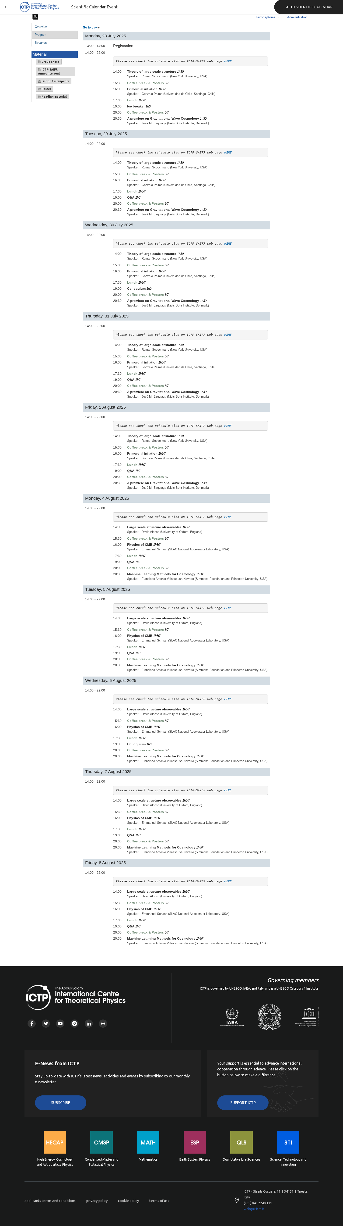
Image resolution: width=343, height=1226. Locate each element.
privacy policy (97, 1201)
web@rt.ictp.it (254, 1209)
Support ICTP (243, 1103)
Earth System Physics (194, 1159)
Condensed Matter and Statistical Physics (101, 1162)
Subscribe (60, 1103)
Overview (41, 27)
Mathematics (148, 1159)
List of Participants (55, 81)
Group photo (50, 61)
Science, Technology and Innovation (288, 1162)
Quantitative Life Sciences (241, 1159)
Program (40, 34)
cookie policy (128, 1201)
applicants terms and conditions (50, 1201)
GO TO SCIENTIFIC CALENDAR (308, 7)
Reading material (54, 96)
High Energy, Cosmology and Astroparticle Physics (55, 1162)
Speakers (41, 42)
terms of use (159, 1201)
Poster (46, 88)
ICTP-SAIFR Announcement (49, 71)
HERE (227, 61)
